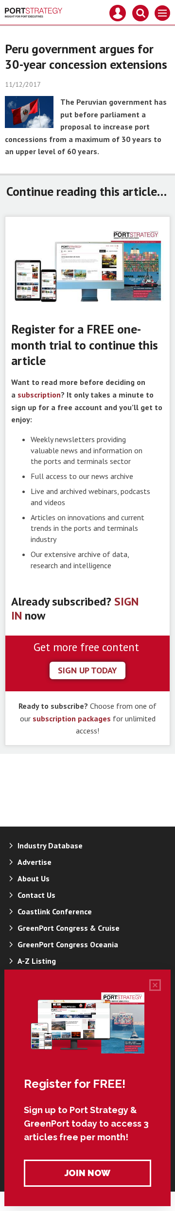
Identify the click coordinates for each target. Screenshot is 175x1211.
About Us (34, 878)
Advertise (35, 862)
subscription (39, 394)
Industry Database (50, 845)
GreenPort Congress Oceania (68, 944)
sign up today (87, 670)
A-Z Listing (37, 961)
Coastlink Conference (55, 911)
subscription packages (72, 718)
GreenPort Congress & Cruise (69, 928)
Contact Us (36, 895)
